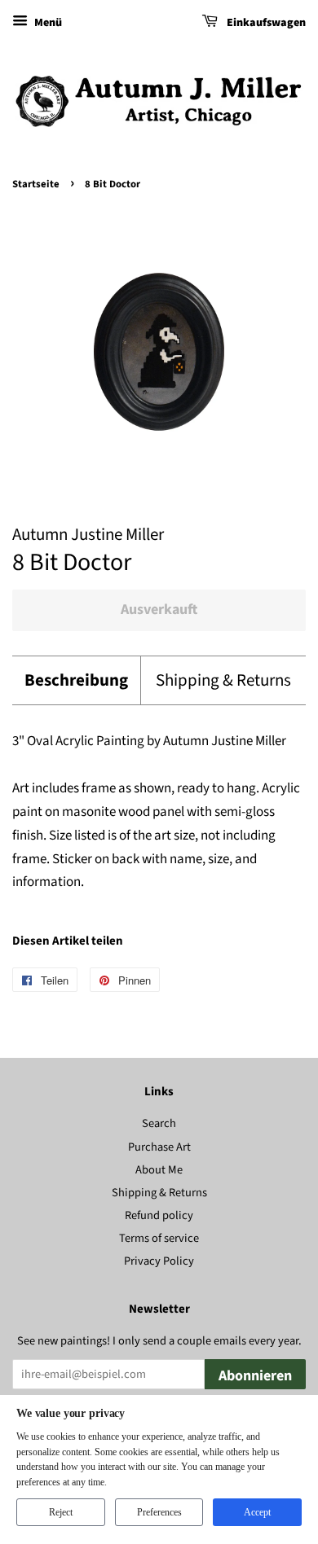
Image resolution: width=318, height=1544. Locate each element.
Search (159, 1123)
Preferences (159, 1512)
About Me (159, 1169)
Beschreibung (76, 680)
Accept (257, 1512)
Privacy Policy (159, 1261)
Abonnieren (255, 1376)
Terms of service (159, 1238)
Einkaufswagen (265, 23)
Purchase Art (159, 1147)
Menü (47, 23)
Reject (61, 1512)
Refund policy (159, 1215)
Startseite (36, 184)
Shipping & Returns (223, 680)
